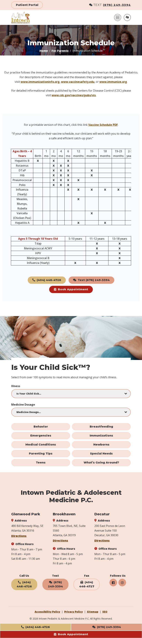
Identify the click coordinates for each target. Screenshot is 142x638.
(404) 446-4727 (86, 584)
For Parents (60, 51)
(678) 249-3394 (117, 5)
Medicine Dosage (23, 404)
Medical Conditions (40, 444)
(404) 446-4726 (37, 627)
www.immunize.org (113, 82)
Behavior (41, 426)
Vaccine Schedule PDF (103, 125)
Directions (18, 536)
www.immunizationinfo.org (40, 82)
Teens (41, 462)
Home (43, 51)
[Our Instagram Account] (122, 582)
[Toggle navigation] (117, 17)
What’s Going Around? (101, 462)
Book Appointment (72, 634)
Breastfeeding (101, 426)
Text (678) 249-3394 (93, 280)
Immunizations (101, 435)
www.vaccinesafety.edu (77, 82)
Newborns (101, 444)
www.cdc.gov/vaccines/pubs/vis (74, 95)
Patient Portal (27, 5)
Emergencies (40, 435)
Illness (15, 386)
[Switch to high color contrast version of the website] (127, 17)
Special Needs (101, 453)
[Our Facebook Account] (113, 582)
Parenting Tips (40, 453)
